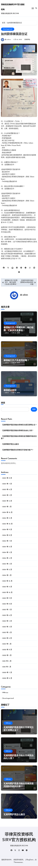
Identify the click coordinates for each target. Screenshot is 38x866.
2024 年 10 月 (7, 524)
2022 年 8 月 (7, 650)
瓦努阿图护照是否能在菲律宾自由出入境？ (18, 430)
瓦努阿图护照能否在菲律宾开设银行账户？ (18, 450)
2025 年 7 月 (7, 484)
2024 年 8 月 (7, 535)
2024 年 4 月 (7, 558)
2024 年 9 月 (7, 529)
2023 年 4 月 (7, 627)
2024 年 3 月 (7, 564)
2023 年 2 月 (7, 638)
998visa (5, 692)
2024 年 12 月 (7, 512)
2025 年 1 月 (7, 507)
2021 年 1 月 (6, 667)
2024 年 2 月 (7, 569)
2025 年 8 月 (7, 478)
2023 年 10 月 (7, 592)
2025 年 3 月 (7, 495)
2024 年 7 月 (7, 541)
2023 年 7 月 (7, 609)
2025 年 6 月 (7, 489)
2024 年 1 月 (7, 575)
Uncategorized (7, 29)
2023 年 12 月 (7, 581)
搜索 (3, 402)
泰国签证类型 (10, 390)
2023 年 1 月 (6, 644)
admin (25, 295)
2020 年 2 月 (7, 678)
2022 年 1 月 (7, 655)
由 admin (8, 39)
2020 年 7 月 (7, 672)
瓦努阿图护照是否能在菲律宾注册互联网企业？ (19, 425)
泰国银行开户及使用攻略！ (16, 360)
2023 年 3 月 (7, 632)
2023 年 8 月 (7, 604)
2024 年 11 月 (7, 518)
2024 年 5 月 (7, 552)
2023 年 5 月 (7, 621)
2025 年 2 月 (7, 501)
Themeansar (18, 862)
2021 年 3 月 (6, 661)
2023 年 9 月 (7, 598)
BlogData (29, 860)
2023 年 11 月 (7, 587)
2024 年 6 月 (7, 547)
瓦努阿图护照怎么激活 (10, 444)
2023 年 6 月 (7, 615)
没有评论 (27, 39)
